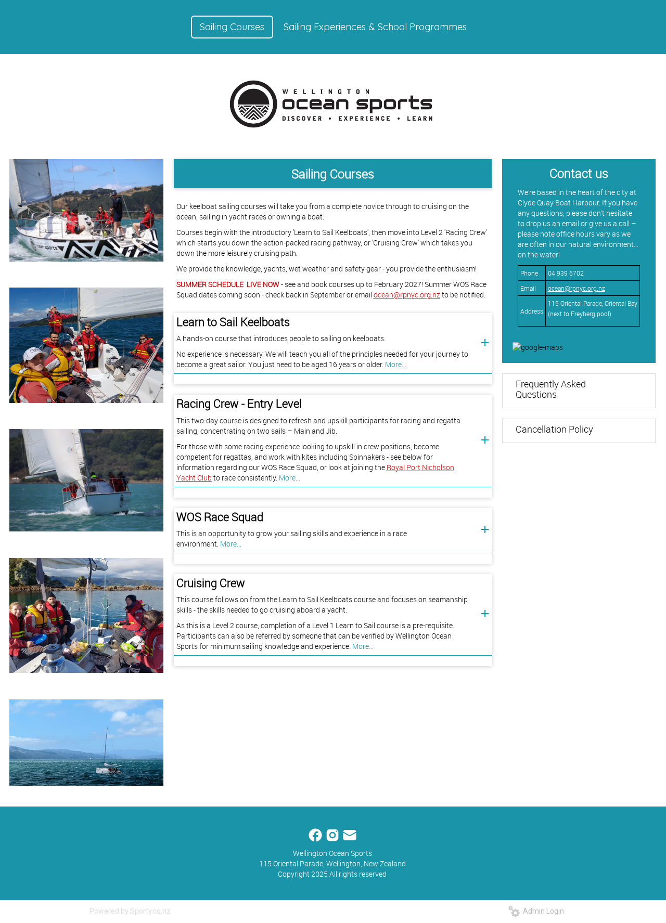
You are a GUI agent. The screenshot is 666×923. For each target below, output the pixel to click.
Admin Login (542, 911)
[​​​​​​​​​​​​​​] (316, 834)
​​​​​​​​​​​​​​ (349, 834)
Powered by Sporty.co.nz (130, 911)
